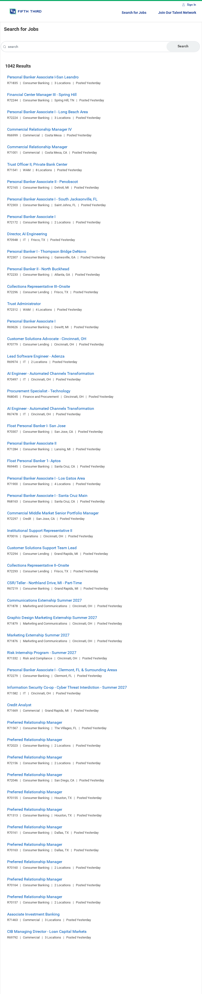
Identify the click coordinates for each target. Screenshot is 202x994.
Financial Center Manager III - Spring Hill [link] (42, 94)
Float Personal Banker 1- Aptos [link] (34, 460)
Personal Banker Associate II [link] (31, 443)
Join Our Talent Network (177, 13)
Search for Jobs (134, 13)
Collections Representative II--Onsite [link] (38, 565)
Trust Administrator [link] (24, 303)
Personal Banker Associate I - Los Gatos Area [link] (46, 478)
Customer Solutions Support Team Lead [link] (42, 547)
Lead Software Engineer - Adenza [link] (36, 356)
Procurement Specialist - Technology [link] (38, 391)
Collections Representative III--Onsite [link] (38, 286)
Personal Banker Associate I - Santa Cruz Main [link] (47, 495)
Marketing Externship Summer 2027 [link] (38, 635)
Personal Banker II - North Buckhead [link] (38, 269)
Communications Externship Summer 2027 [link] (44, 600)
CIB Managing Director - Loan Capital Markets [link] (46, 931)
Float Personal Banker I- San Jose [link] (36, 425)
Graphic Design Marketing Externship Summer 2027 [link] (52, 617)
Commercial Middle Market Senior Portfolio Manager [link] (53, 513)
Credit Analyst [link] (19, 705)
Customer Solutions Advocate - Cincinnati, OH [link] (46, 338)
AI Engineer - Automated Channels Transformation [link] (50, 373)
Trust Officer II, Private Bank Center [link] (37, 164)
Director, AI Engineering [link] (27, 234)
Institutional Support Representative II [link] (39, 530)
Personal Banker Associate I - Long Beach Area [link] (47, 111)
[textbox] (100, 46)
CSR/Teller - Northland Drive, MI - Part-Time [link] (44, 582)
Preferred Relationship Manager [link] (34, 722)
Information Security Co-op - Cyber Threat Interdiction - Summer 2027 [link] (67, 687)
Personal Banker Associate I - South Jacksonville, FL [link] (52, 199)
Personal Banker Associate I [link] (31, 216)
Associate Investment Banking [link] (33, 914)
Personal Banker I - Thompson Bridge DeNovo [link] (46, 251)
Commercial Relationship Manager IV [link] (39, 129)
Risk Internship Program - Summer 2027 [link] (41, 652)
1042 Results (18, 66)
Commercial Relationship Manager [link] (37, 147)
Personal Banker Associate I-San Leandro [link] (43, 77)
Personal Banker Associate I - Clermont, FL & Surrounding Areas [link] (62, 670)
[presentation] (5, 47)
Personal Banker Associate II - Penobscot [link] (42, 181)
